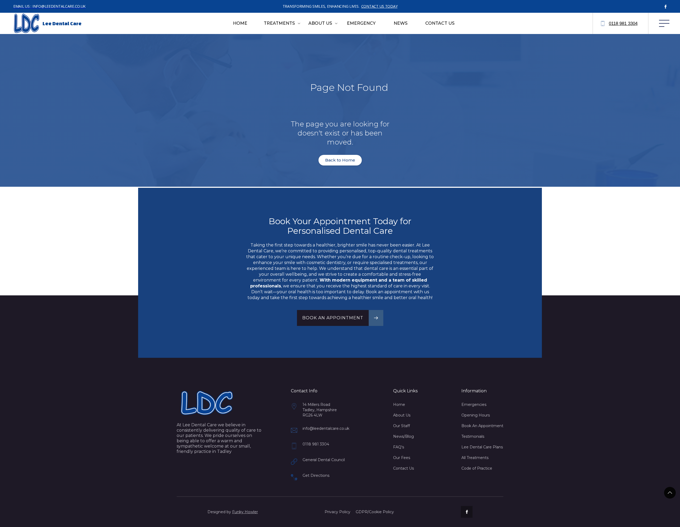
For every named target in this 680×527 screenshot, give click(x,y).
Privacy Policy (337, 511)
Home (399, 404)
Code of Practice (476, 468)
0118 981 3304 (316, 444)
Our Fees (401, 457)
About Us (401, 415)
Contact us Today (379, 6)
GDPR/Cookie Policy (375, 511)
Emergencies (473, 404)
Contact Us (403, 468)
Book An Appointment (482, 425)
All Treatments (474, 457)
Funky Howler (245, 511)
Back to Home (340, 160)
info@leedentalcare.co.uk (326, 428)
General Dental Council (324, 459)
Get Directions (316, 475)
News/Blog (403, 436)
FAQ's (398, 447)
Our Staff (401, 425)
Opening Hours (475, 415)
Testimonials (472, 436)
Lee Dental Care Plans (482, 447)
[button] (282, 23)
